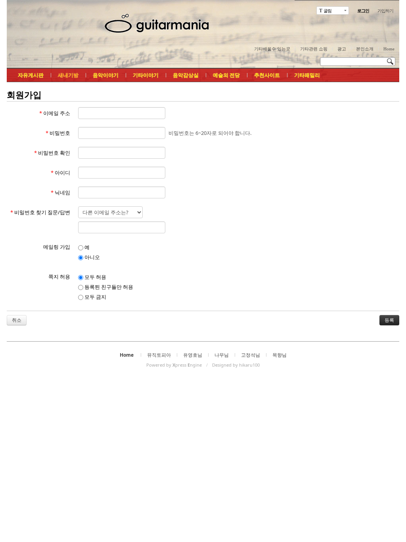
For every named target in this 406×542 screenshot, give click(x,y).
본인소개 (364, 48)
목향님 (279, 355)
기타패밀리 (307, 75)
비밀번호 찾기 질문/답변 (40, 212)
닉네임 (60, 192)
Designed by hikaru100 (236, 365)
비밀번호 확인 (52, 152)
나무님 (221, 355)
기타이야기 (146, 75)
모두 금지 (94, 296)
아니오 (91, 257)
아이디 (60, 172)
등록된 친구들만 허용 (108, 286)
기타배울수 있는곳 (272, 48)
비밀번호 (58, 132)
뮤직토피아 (159, 355)
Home (389, 48)
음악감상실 (186, 75)
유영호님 (192, 355)
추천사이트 (267, 75)
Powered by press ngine (174, 365)
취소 (16, 320)
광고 (341, 48)
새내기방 (68, 75)
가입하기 (385, 10)
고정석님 (250, 355)
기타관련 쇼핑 (313, 48)
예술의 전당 (226, 75)
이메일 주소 (54, 113)
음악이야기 (106, 75)
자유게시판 (31, 75)
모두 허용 (94, 277)
